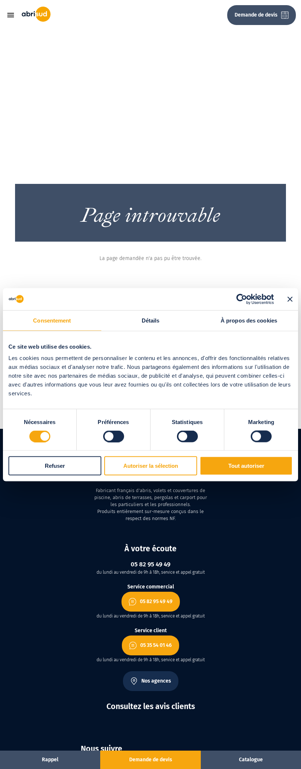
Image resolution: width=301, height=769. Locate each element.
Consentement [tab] (52, 320)
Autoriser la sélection (150, 466)
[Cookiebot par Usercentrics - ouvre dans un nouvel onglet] (242, 299)
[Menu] (13, 15)
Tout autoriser (246, 466)
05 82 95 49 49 (156, 601)
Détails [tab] (151, 320)
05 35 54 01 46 (156, 645)
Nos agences (156, 681)
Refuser (55, 466)
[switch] (113, 436)
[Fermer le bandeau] (290, 299)
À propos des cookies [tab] (249, 320)
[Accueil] (36, 20)
